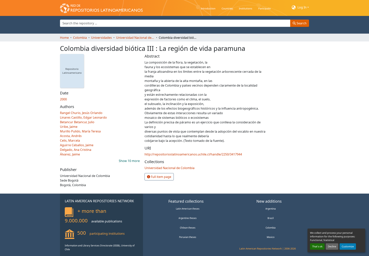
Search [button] (301, 23)
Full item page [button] (160, 177)
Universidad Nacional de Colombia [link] (135, 38)
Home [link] (64, 38)
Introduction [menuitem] (208, 8)
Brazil (271, 218)
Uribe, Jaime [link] (68, 127)
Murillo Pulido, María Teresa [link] (80, 131)
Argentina (270, 208)
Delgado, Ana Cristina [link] (75, 150)
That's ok (317, 246)
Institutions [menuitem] (245, 8)
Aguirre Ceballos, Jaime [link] (76, 145)
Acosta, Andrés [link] (71, 136)
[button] (101, 7)
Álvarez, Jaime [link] (70, 154)
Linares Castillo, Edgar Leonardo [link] (83, 117)
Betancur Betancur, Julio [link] (77, 122)
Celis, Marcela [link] (70, 140)
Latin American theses (187, 208)
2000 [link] (63, 99)
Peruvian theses (187, 237)
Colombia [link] (80, 38)
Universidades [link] (101, 38)
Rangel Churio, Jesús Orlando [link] (81, 113)
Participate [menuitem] (264, 8)
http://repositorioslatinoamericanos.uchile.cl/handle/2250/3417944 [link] (193, 154)
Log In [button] (302, 7)
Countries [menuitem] (227, 8)
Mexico (270, 237)
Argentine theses (188, 218)
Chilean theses (187, 227)
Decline (332, 246)
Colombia (271, 227)
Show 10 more (129, 161)
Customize (348, 246)
